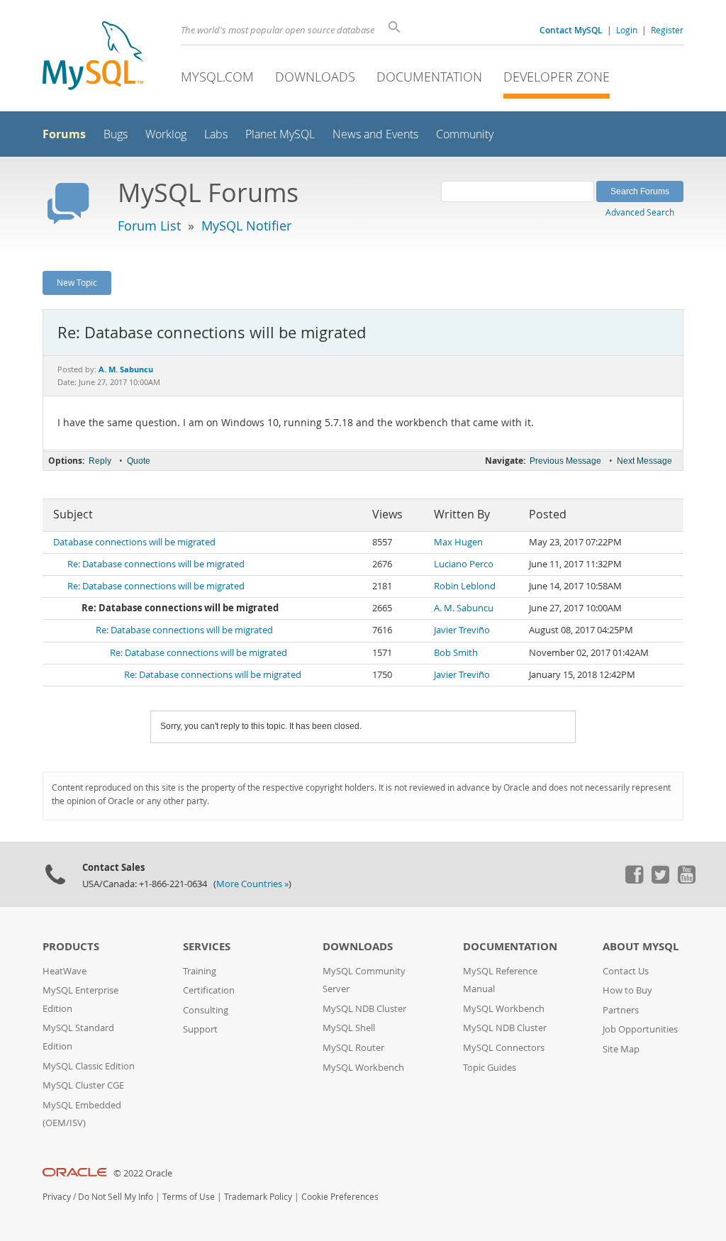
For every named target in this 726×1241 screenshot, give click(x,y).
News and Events (375, 134)
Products (71, 946)
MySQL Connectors (503, 1048)
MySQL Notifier (246, 225)
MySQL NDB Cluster (364, 1009)
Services (206, 946)
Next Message (644, 461)
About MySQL (640, 946)
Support (200, 1029)
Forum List (149, 225)
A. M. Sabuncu (463, 608)
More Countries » (252, 884)
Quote (138, 461)
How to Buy (627, 990)
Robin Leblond (465, 586)
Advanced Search (639, 212)
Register (667, 29)
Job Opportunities (640, 1029)
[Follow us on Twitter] (660, 880)
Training (199, 971)
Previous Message (565, 461)
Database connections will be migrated (134, 542)
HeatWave (64, 971)
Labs (216, 134)
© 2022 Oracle (142, 1173)
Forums (64, 134)
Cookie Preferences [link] (340, 1196)
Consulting (205, 1010)
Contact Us (626, 971)
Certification (209, 990)
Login (626, 29)
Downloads (315, 76)
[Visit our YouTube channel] (686, 880)
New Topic (77, 282)
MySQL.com (217, 76)
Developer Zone (556, 76)
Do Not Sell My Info (115, 1196)
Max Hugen (458, 542)
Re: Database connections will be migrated (156, 564)
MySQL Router (353, 1048)
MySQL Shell (349, 1028)
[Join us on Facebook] (633, 880)
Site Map (621, 1049)
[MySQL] (92, 57)
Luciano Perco (463, 564)
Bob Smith (456, 653)
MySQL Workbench (363, 1068)
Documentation (429, 76)
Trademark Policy (258, 1196)
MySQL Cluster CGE (83, 1085)
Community (464, 134)
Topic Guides (489, 1068)
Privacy (57, 1196)
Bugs (116, 134)
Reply (100, 461)
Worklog (165, 134)
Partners (621, 1010)
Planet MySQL (280, 134)
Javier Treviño (462, 630)
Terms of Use (188, 1196)
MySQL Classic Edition (89, 1066)
